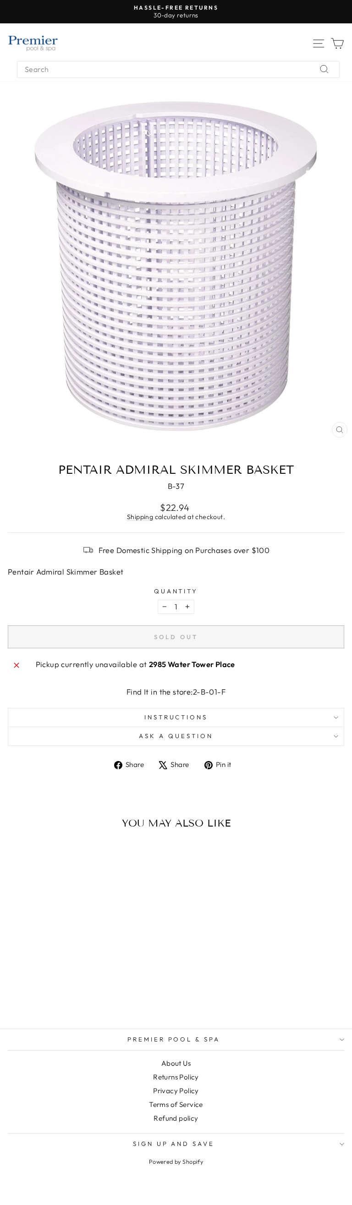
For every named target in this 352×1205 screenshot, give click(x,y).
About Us (176, 1063)
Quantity (176, 591)
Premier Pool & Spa (173, 1039)
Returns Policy (176, 1077)
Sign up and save (174, 1143)
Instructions (176, 717)
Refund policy (176, 1118)
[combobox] (178, 69)
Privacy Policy (176, 1090)
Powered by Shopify (176, 1161)
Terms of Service (176, 1104)
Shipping (140, 517)
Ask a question (176, 735)
